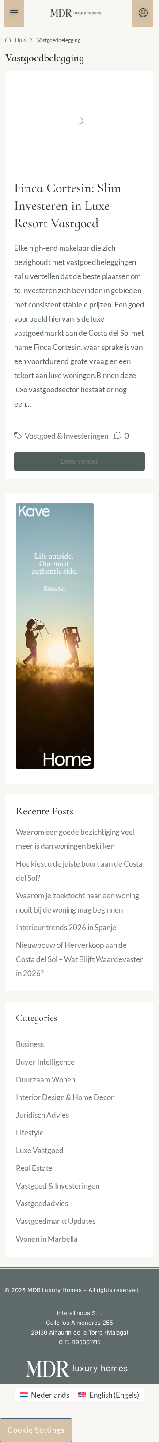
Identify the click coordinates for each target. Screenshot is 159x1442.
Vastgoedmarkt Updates (55, 1221)
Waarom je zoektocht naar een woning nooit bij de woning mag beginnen (77, 902)
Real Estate (34, 1168)
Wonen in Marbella (47, 1238)
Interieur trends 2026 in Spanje (66, 927)
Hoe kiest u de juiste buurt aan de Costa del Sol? (79, 870)
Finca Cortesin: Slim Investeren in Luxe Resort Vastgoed (67, 205)
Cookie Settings (36, 1429)
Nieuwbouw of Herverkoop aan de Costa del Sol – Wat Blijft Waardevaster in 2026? (79, 959)
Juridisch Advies (42, 1115)
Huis (20, 40)
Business (30, 1044)
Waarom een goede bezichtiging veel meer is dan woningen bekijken (75, 839)
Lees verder (79, 461)
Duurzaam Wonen (45, 1079)
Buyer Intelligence (45, 1061)
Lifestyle (30, 1132)
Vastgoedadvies (42, 1203)
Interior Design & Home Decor (65, 1097)
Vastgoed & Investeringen (66, 436)
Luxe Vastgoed (40, 1150)
